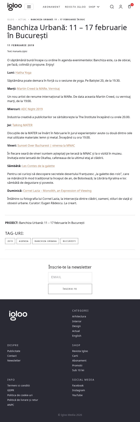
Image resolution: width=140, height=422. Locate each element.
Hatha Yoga (23, 73)
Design (76, 326)
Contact (12, 355)
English (76, 335)
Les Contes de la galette (38, 166)
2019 (10, 241)
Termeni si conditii (18, 385)
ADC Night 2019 (32, 109)
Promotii (77, 365)
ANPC (10, 405)
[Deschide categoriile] (29, 7)
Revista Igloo (75, 6)
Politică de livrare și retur (22, 400)
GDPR (10, 390)
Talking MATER (22, 125)
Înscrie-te (70, 289)
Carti (75, 355)
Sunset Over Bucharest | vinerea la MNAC (46, 145)
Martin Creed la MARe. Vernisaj (38, 89)
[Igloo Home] (14, 7)
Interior (76, 321)
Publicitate (13, 351)
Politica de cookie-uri (20, 395)
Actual (22, 19)
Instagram (78, 390)
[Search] (112, 6)
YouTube (77, 395)
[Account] (120, 6)
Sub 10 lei (78, 370)
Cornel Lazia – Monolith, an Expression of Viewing (57, 191)
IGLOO (10, 19)
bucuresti (69, 241)
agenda (23, 241)
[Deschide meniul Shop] (98, 7)
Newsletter (14, 360)
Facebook (77, 385)
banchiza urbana (46, 241)
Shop (92, 6)
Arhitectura (79, 316)
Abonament (51, 6)
